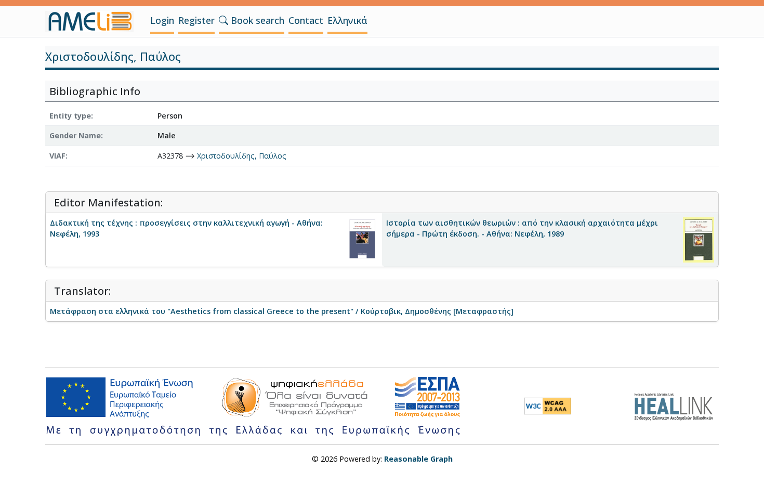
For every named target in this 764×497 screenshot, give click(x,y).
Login (162, 20)
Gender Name (75, 135)
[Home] (93, 21)
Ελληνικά (347, 20)
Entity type (70, 116)
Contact (305, 20)
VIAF (57, 156)
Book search (256, 20)
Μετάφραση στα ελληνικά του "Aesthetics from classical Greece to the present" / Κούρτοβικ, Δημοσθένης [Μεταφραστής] (281, 311)
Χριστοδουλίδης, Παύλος (241, 156)
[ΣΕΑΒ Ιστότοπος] (676, 405)
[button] (223, 20)
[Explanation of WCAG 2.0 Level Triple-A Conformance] (547, 406)
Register (196, 20)
